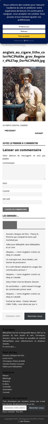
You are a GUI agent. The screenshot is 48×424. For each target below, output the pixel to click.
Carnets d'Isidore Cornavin (13, 364)
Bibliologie (7, 378)
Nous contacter (9, 411)
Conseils (6, 392)
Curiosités (7, 386)
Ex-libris (6, 384)
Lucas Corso (8, 358)
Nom (5, 183)
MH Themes (25, 421)
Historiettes (7, 389)
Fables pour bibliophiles (12, 366)
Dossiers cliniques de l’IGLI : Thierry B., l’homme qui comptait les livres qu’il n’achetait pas (22, 237)
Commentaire (9, 163)
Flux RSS (19, 411)
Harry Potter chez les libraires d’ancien (22, 282)
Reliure (5, 375)
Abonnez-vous (35, 316)
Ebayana (6, 381)
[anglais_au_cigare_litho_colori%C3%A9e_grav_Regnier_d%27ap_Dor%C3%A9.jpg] (24, 119)
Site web (6, 199)
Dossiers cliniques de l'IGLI (13, 355)
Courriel (6, 191)
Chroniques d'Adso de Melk (14, 361)
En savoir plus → (9, 346)
